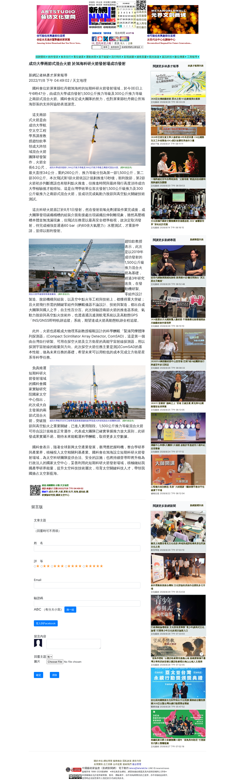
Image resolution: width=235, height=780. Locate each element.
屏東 (65, 491)
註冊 (130, 43)
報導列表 (196, 66)
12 (126, 16)
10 (121, 16)
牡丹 (71, 491)
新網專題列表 (197, 239)
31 (132, 9)
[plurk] (100, 38)
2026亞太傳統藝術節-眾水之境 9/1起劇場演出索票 (175, 99)
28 (123, 9)
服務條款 (117, 761)
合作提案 (117, 764)
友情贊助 (98, 764)
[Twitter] (105, 38)
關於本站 (98, 761)
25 (123, 23)
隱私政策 (127, 761)
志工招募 (107, 764)
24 (121, 23)
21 (132, 19)
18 (123, 19)
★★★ (58, 566)
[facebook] (94, 38)
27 (121, 9)
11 (124, 16)
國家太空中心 (62, 495)
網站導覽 (107, 761)
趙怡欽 (82, 491)
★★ (46, 566)
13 (129, 16)
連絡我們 (127, 764)
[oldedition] (124, 38)
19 (126, 19)
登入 (122, 43)
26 (126, 23)
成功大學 (53, 491)
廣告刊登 (136, 761)
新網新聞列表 (197, 505)
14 (132, 16)
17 (121, 19)
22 (134, 19)
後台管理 (136, 764)
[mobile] (114, 38)
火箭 (60, 491)
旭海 (76, 491)
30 (129, 9)
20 (129, 19)
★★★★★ (94, 566)
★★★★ (74, 566)
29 (126, 9)
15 (134, 16)
